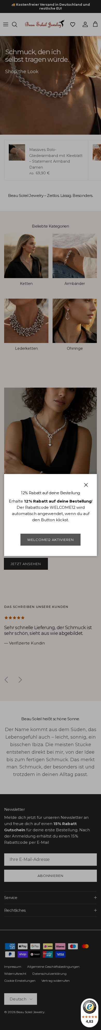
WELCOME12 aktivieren (50, 540)
